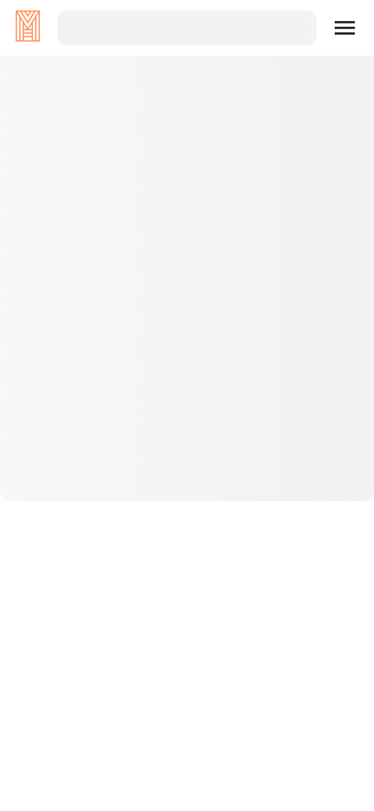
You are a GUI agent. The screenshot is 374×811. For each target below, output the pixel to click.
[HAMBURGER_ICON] (345, 28)
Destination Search (187, 455)
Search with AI (187, 510)
